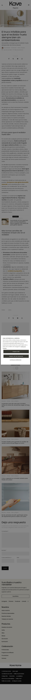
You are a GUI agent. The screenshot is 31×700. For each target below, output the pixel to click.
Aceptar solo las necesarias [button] (16, 356)
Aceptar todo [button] (16, 351)
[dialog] (15, 350)
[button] (15, 360)
